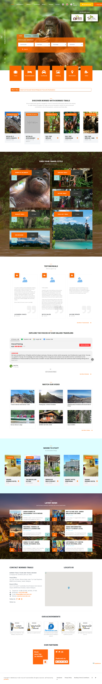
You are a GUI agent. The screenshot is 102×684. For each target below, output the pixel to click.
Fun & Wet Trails (63, 214)
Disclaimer (59, 677)
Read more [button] (14, 360)
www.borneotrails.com (23, 596)
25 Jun (12, 534)
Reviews (51, 4)
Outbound (37, 4)
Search (75, 5)
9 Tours (77, 214)
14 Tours (76, 193)
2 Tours (37, 172)
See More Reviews (84, 374)
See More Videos (86, 430)
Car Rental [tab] (28, 36)
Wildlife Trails (19, 214)
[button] (9, 359)
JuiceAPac (6, 679)
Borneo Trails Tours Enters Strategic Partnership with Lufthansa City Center (41, 90)
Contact (57, 4)
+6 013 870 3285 (22, 592)
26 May (12, 550)
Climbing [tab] (35, 36)
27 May (55, 534)
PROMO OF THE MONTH (21, 172)
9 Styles (32, 235)
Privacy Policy (68, 677)
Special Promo (87, 4)
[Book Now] (17, 139)
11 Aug (54, 519)
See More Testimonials (83, 322)
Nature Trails (62, 193)
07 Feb (12, 519)
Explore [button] (29, 4)
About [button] (44, 4)
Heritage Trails (62, 172)
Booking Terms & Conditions (81, 677)
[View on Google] (11, 366)
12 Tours (77, 172)
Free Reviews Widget (51, 371)
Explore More (19, 235)
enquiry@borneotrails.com (24, 594)
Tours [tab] (20, 36)
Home (13, 4)
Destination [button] (19, 4)
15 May (55, 550)
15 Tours (34, 214)
